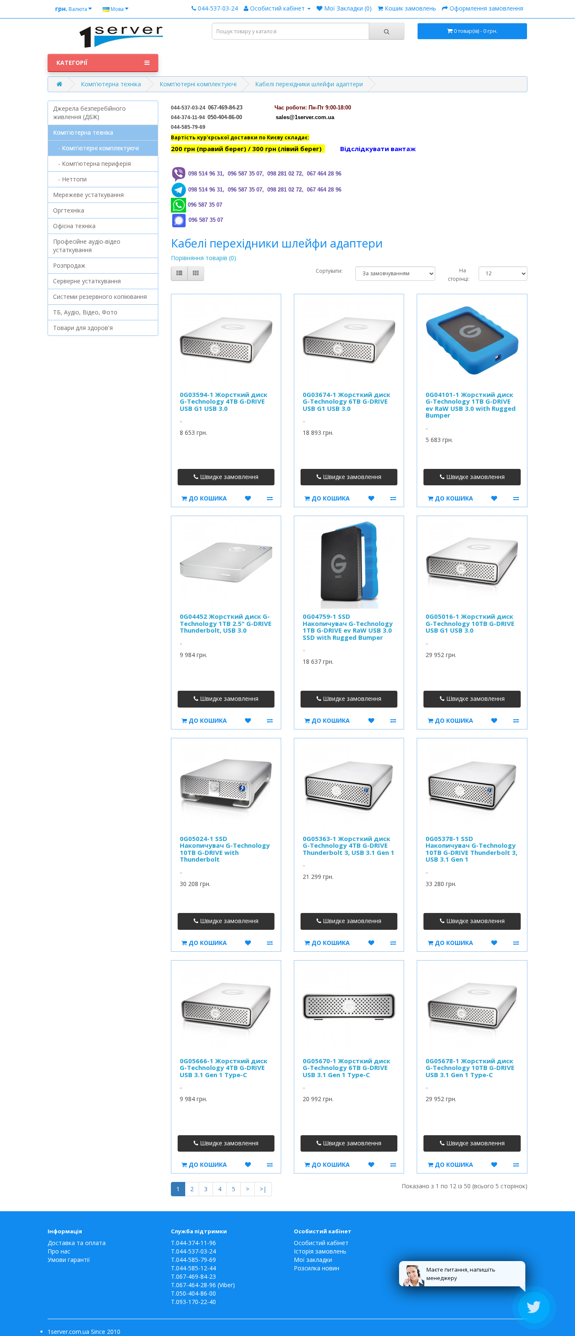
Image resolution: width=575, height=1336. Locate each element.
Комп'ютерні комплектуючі (198, 84)
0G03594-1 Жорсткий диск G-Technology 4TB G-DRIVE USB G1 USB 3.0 (223, 401)
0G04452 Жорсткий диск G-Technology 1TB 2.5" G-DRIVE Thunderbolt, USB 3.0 (226, 623)
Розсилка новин (316, 1268)
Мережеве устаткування (88, 195)
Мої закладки (313, 1260)
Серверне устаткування (87, 281)
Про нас (59, 1251)
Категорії (72, 63)
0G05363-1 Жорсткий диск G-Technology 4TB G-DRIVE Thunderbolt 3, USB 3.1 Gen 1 (348, 845)
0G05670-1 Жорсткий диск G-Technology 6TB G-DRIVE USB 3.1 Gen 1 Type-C (346, 1068)
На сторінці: (457, 274)
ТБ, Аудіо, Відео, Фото (85, 312)
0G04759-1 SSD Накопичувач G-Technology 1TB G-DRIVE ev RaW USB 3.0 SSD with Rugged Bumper (348, 626)
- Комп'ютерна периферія (92, 164)
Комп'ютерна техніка (111, 84)
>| (263, 1189)
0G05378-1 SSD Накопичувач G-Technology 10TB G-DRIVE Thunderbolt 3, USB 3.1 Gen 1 (471, 849)
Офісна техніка (74, 226)
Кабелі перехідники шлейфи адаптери (309, 84)
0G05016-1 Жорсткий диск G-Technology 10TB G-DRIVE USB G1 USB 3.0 (470, 623)
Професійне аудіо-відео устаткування (86, 245)
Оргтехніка (68, 210)
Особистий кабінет (321, 1243)
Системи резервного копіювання (100, 297)
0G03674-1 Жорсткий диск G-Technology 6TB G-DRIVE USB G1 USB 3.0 (346, 401)
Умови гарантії (69, 1260)
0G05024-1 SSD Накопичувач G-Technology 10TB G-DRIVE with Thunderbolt (225, 849)
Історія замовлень (320, 1251)
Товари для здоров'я (83, 328)
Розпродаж (69, 265)
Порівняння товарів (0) (203, 258)
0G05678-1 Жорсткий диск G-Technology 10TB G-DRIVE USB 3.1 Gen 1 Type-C (470, 1068)
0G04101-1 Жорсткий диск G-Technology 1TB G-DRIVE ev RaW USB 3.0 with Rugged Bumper (471, 405)
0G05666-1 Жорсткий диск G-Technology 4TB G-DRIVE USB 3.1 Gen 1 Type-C (223, 1068)
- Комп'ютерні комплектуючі (96, 148)
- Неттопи (70, 179)
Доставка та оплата (77, 1243)
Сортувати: (329, 270)
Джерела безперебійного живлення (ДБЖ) (89, 112)
